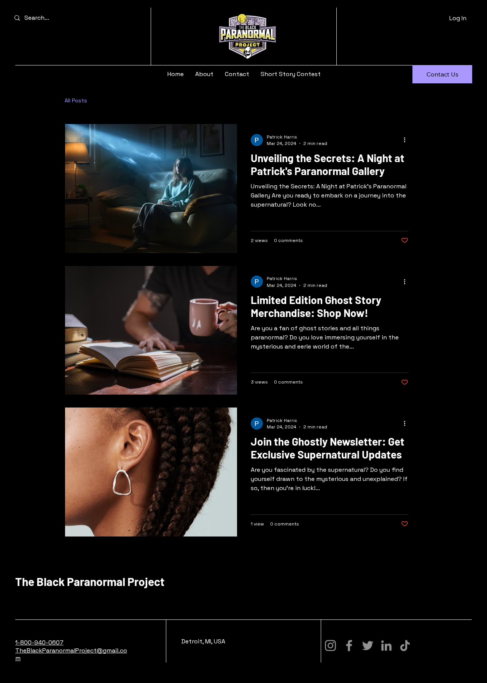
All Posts (76, 100)
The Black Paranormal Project (89, 581)
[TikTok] (405, 645)
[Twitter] (367, 645)
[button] (442, 74)
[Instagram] (330, 645)
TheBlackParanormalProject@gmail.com (71, 654)
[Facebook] (349, 645)
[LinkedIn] (386, 645)
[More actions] (407, 140)
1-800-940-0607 (39, 642)
